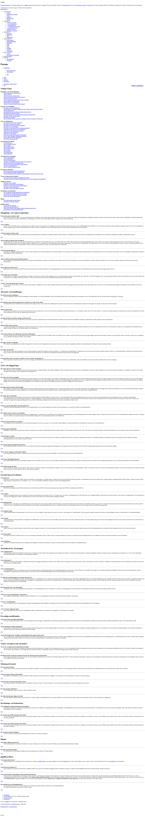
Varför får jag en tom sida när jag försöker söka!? (15, 185)
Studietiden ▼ (7, 32)
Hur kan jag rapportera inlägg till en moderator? (15, 135)
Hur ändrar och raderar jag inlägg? (12, 124)
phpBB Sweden (15, 804)
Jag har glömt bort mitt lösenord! (11, 101)
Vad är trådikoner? (8, 153)
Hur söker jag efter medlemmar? (11, 187)
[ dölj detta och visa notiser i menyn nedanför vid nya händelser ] (16, 7)
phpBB (6, 801)
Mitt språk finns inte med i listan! (11, 113)
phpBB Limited (42, 761)
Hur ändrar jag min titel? (9, 117)
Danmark (9, 17)
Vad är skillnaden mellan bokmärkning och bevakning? (17, 192)
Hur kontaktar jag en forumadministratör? (13, 209)
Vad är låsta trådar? (8, 152)
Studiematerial (10, 40)
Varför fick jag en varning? (10, 133)
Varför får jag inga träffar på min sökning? (14, 184)
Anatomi (9, 49)
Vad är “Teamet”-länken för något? (12, 167)
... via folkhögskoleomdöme (13, 26)
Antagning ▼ (7, 21)
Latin (8, 47)
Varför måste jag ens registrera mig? (12, 93)
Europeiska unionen (5, 5)
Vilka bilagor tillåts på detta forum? (12, 200)
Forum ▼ (6, 57)
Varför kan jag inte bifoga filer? (11, 132)
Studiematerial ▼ (8, 38)
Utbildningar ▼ (7, 11)
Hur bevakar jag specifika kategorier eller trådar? (15, 193)
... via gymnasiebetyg (12, 24)
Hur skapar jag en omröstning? (11, 126)
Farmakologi (10, 51)
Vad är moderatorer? (8, 159)
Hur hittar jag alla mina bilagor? (11, 201)
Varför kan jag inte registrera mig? (12, 95)
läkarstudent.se (4, 9)
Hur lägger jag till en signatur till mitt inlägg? (14, 125)
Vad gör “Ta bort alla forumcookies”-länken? (14, 104)
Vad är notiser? (7, 151)
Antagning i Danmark (12, 30)
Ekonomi (9, 33)
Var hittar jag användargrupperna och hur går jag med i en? (18, 161)
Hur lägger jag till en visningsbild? (12, 116)
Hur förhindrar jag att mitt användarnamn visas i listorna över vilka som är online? (23, 109)
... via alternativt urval (12, 28)
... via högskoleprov (11, 25)
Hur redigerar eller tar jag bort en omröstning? (14, 129)
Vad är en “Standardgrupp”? (10, 165)
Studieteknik (10, 37)
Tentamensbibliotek (11, 41)
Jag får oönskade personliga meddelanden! (14, 172)
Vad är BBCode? (8, 142)
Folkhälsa (9, 48)
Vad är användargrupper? (10, 160)
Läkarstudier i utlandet (12, 14)
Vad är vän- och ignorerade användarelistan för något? (16, 177)
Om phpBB (111, 761)
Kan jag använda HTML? (10, 144)
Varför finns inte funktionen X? (11, 207)
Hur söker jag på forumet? (10, 183)
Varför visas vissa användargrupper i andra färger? (15, 164)
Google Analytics (66, 5)
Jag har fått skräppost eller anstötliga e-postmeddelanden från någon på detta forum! (23, 173)
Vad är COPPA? (7, 94)
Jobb (8, 36)
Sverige (8, 13)
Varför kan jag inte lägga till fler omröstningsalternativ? (17, 128)
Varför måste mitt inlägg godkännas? (12, 137)
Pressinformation (8, 56)
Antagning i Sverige (11, 22)
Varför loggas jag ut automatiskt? (11, 102)
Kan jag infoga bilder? (9, 147)
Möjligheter (9, 34)
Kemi (8, 45)
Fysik (8, 44)
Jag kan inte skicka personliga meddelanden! (14, 171)
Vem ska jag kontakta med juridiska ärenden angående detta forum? (20, 208)
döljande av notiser (81, 5)
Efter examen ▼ (7, 52)
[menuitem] (11, 70)
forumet (90, 5)
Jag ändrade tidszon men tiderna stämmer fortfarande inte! (17, 112)
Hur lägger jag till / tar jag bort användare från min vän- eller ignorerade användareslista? (25, 179)
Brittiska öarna (10, 18)
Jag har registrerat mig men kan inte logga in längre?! (16, 100)
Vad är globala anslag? (9, 148)
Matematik (9, 43)
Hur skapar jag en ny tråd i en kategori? (13, 122)
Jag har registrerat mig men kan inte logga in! (14, 97)
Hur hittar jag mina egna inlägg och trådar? (14, 188)
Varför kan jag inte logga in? (10, 98)
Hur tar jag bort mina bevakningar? (12, 196)
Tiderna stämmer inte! (9, 110)
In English (9, 60)
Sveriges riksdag (16, 5)
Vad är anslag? (7, 149)
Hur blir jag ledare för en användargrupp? (13, 163)
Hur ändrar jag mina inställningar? (12, 108)
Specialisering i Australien (13, 55)
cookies (44, 5)
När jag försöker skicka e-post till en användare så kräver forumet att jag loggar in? (23, 118)
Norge (8, 15)
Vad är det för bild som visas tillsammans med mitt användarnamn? (19, 114)
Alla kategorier (10, 59)
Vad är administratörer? (9, 157)
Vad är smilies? (7, 145)
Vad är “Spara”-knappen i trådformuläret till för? (15, 136)
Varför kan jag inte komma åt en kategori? (14, 130)
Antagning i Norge (11, 29)
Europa (8, 19)
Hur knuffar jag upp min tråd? (11, 139)
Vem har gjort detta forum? (10, 205)
